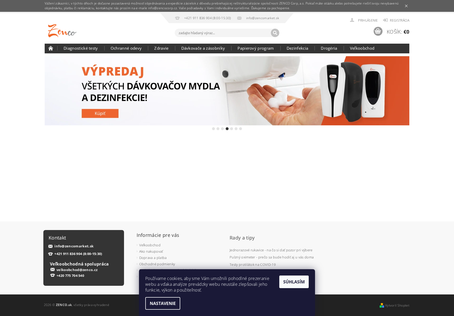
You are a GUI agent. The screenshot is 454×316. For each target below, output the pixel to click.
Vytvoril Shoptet (397, 305)
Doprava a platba (153, 257)
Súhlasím (294, 282)
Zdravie (161, 48)
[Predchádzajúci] (49, 90)
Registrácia (399, 20)
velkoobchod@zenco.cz (76, 269)
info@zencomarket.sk (74, 246)
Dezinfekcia (297, 48)
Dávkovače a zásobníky (203, 48)
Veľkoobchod (362, 48)
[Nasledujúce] (404, 90)
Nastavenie (163, 303)
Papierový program (256, 48)
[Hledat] (275, 33)
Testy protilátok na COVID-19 (253, 264)
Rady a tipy (242, 238)
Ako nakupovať (151, 251)
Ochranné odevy (126, 48)
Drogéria (329, 48)
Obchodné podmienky (157, 264)
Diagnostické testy (81, 48)
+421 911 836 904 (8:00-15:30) (78, 254)
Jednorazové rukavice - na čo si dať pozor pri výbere (271, 250)
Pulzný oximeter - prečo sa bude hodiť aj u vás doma (272, 257)
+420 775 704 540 (70, 275)
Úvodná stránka (51, 48)
